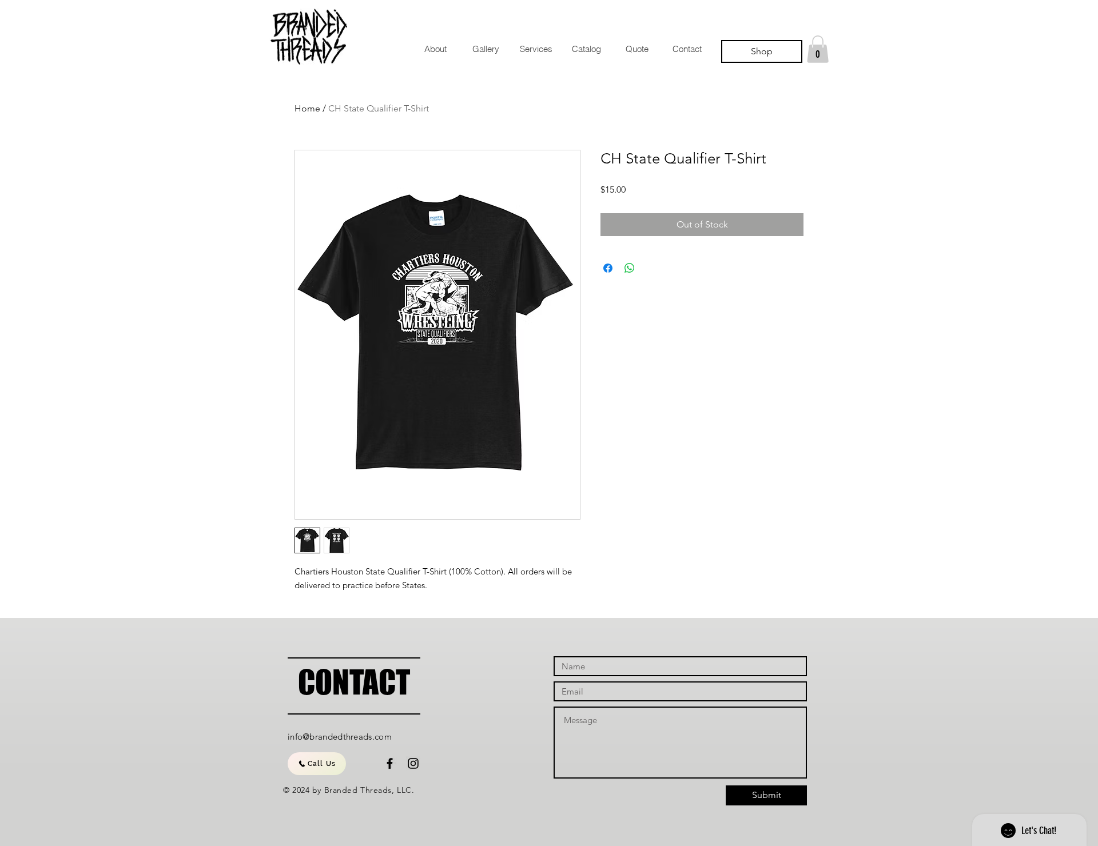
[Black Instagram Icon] (413, 763)
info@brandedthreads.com (340, 736)
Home (307, 108)
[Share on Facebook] (608, 268)
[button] (817, 49)
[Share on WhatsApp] (629, 268)
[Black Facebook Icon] (390, 763)
